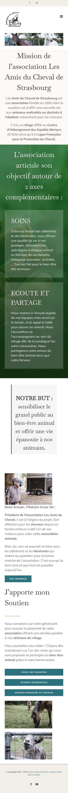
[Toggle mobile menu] (61, 16)
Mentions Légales (48, 772)
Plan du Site (34, 772)
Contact (37, 775)
